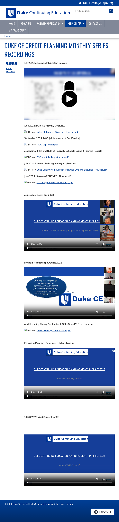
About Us (26, 23)
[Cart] (111, 4)
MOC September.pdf (47, 144)
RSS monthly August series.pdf (53, 157)
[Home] (38, 13)
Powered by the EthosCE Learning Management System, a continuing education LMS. (103, 511)
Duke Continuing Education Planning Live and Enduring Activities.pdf (72, 169)
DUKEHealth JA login (95, 3)
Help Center (74, 23)
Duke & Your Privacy (63, 504)
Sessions (10, 71)
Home (12, 23)
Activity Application (48, 23)
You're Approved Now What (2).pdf (55, 182)
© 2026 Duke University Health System (24, 504)
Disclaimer (48, 504)
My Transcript (17, 30)
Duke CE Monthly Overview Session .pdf (58, 131)
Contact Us (95, 23)
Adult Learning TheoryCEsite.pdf (54, 330)
